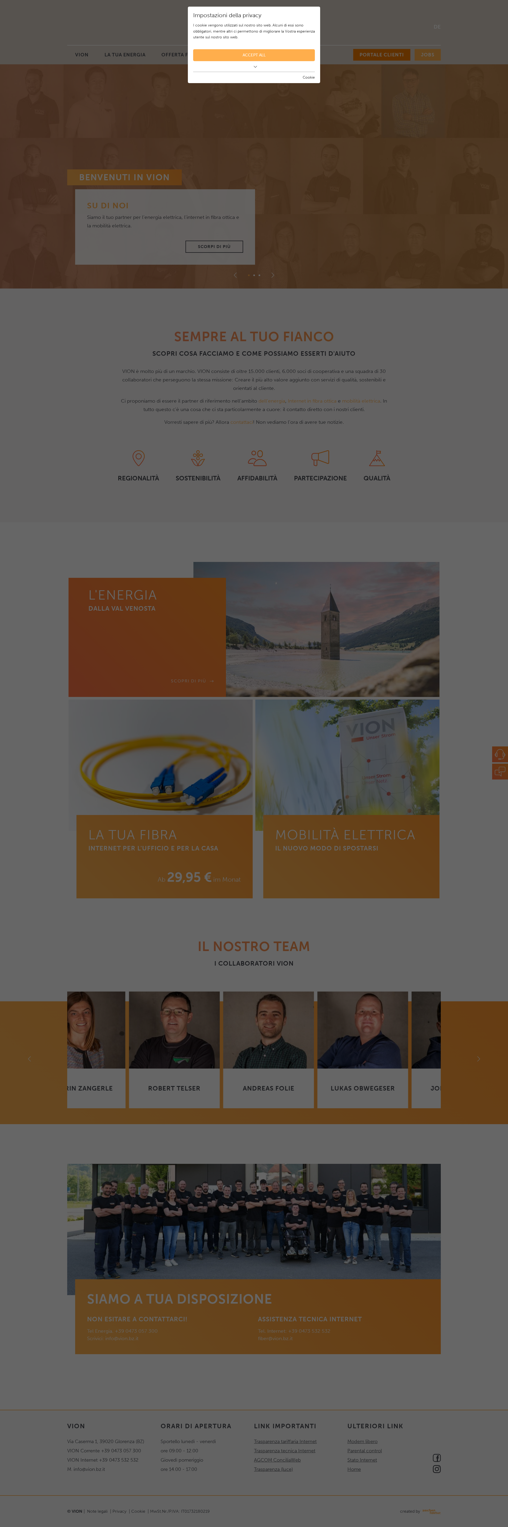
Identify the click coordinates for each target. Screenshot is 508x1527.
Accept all (254, 55)
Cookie (309, 77)
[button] (254, 67)
